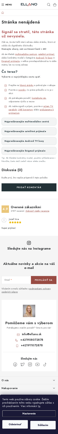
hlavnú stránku (26, 85)
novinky (22, 89)
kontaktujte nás (39, 98)
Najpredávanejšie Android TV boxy (24, 141)
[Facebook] (15, 364)
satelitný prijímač (46, 54)
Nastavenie (29, 413)
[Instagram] (30, 364)
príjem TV (48, 106)
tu (39, 406)
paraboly (13, 109)
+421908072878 (31, 340)
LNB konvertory (25, 109)
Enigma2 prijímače (10, 61)
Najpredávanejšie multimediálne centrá (26, 121)
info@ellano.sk (32, 334)
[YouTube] (37, 364)
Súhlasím (43, 425)
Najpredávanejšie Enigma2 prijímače (24, 150)
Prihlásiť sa (44, 280)
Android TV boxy (44, 57)
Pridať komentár (29, 187)
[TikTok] (45, 364)
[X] (22, 364)
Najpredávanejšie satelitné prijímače (25, 131)
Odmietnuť (15, 424)
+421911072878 (32, 345)
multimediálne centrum (26, 54)
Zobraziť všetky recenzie (37, 211)
